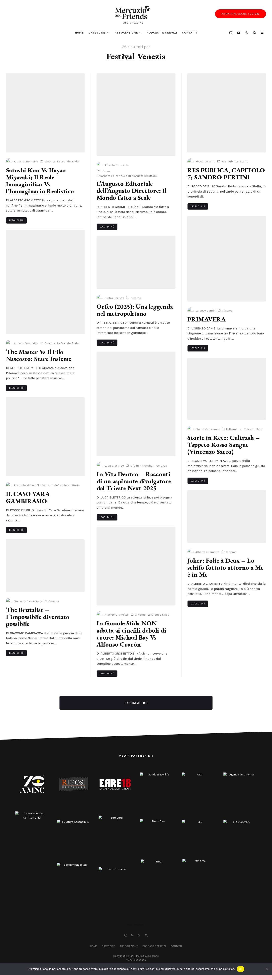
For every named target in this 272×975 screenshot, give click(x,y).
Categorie (97, 32)
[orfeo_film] (136, 262)
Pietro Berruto (114, 298)
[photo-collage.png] (45, 112)
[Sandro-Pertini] (226, 112)
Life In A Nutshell (142, 465)
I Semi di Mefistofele (54, 485)
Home (79, 32)
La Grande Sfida (68, 161)
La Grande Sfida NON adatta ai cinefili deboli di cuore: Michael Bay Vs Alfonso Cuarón (131, 634)
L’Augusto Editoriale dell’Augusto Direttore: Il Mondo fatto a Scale (131, 190)
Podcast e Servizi (162, 32)
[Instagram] (231, 33)
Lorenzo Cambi (205, 310)
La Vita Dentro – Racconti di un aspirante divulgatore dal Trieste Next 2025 (134, 481)
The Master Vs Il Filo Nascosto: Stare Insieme (38, 355)
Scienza (161, 465)
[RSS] (132, 935)
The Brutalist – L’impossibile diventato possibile (37, 617)
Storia (75, 485)
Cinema (49, 161)
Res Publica (230, 161)
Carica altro (136, 703)
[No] (267, 969)
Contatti (189, 32)
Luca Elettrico (114, 465)
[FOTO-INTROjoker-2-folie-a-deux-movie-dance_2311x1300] (226, 516)
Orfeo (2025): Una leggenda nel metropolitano (135, 310)
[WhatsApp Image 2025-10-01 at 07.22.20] (136, 404)
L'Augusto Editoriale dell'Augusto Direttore (127, 176)
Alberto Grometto (26, 161)
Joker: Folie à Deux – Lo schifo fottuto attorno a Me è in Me (225, 567)
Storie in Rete (253, 429)
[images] (136, 114)
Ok (241, 968)
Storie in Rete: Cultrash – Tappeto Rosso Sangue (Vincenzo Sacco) (223, 444)
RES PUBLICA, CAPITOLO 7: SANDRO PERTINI (226, 174)
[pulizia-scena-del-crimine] (226, 389)
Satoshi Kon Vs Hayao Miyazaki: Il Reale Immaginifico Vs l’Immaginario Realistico (40, 181)
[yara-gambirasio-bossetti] (45, 436)
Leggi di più (16, 220)
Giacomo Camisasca (28, 601)
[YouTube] (239, 33)
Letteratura (234, 429)
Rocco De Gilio (24, 485)
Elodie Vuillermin (207, 429)
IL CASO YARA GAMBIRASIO (28, 497)
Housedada (139, 959)
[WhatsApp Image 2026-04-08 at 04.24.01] (45, 282)
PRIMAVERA (206, 319)
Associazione (126, 32)
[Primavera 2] (226, 259)
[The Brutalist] (45, 565)
